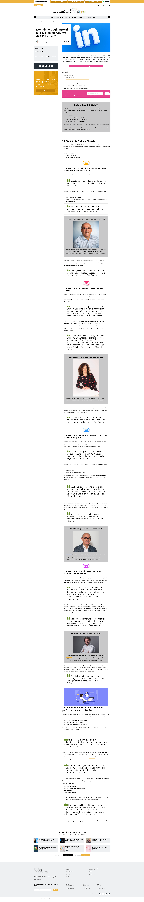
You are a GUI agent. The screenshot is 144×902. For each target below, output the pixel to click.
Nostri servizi (92, 874)
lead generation (69, 657)
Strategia (56, 17)
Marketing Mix (92, 869)
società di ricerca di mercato (49, 876)
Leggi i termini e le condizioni (92, 95)
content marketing (102, 655)
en (101, 5)
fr (95, 5)
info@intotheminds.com (93, 893)
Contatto (85, 17)
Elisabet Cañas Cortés (80, 398)
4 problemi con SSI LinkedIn (70, 77)
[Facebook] (100, 894)
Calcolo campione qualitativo (95, 868)
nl (98, 5)
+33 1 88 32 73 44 (86, 888)
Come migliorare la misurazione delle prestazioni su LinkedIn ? (77, 88)
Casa (35, 21)
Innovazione (71, 17)
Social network (67, 855)
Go (55, 889)
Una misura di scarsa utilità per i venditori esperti (76, 83)
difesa (89, 555)
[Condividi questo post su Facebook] (43, 66)
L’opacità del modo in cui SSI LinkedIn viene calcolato (77, 81)
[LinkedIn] (109, 894)
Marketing (51, 17)
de (103, 5)
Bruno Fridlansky (69, 554)
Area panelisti (38, 5)
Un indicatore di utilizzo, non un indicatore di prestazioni (77, 79)
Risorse (90, 871)
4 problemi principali (87, 59)
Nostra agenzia (91, 17)
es (109, 5)
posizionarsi (73, 720)
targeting (70, 61)
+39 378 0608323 (101, 888)
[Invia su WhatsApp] (49, 66)
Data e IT (76, 17)
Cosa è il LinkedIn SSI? (69, 75)
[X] (103, 894)
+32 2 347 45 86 (70, 888)
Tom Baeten (68, 655)
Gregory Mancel (82, 249)
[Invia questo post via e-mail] (51, 66)
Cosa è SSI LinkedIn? (39, 51)
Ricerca (80, 17)
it (106, 5)
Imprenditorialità (63, 17)
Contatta (91, 873)
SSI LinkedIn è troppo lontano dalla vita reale (75, 85)
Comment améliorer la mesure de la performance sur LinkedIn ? (45, 57)
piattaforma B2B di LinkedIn (84, 129)
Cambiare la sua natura (97, 501)
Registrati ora (45, 90)
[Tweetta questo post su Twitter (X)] (40, 66)
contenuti (102, 199)
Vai (106, 93)
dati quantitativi (92, 757)
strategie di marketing (95, 191)
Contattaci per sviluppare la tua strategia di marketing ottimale (86, 66)
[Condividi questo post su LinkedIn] (46, 66)
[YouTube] (106, 894)
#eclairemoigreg (82, 253)
